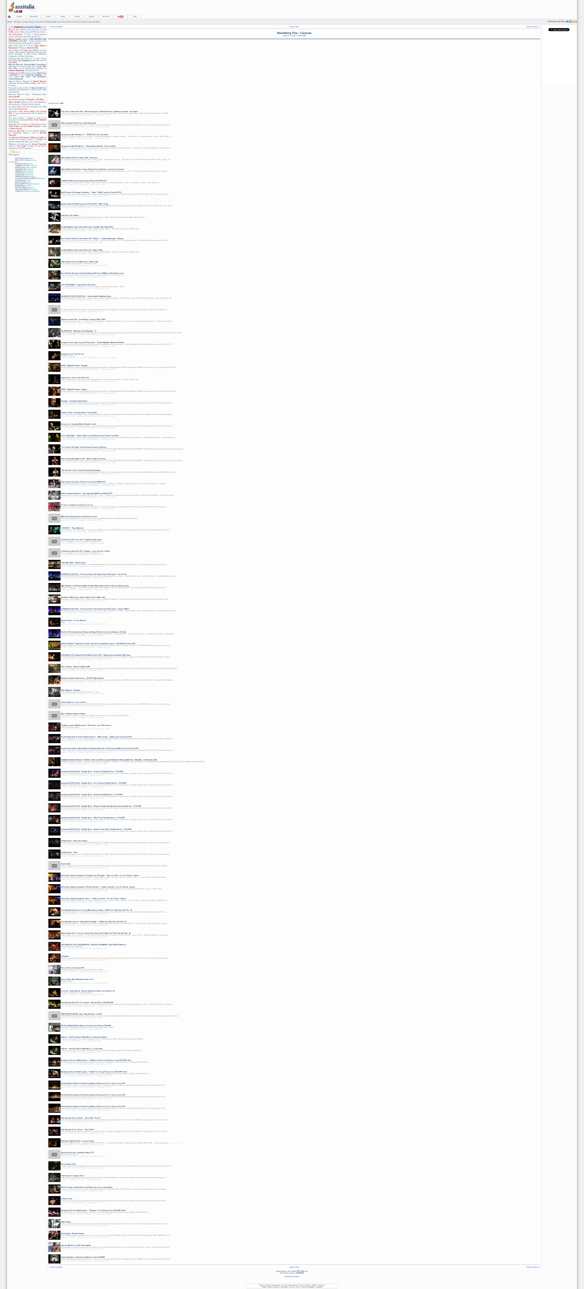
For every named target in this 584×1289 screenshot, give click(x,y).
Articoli (19, 16)
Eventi (48, 16)
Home (261, 1285)
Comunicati (276, 1285)
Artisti (63, 16)
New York (105, 16)
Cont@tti (319, 1287)
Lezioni (77, 16)
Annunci (321, 1285)
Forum (292, 1287)
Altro (135, 16)
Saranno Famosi (273, 1287)
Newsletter (284, 1287)
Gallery (91, 16)
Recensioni (34, 16)
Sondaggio (310, 1287)
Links (304, 1287)
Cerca (298, 1287)
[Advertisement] (521, 7)
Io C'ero (285, 1285)
